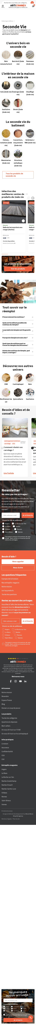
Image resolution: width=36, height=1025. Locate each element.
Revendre (5, 696)
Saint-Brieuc (6, 800)
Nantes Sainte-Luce (9, 789)
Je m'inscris (27, 515)
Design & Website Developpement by (18, 815)
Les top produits (8, 590)
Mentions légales (7, 819)
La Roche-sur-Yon (8, 777)
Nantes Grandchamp (9, 781)
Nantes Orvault (7, 785)
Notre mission (7, 586)
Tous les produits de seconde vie (14, 174)
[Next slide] (32, 198)
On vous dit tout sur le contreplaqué (15, 734)
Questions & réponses (9, 722)
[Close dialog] (32, 991)
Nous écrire (18, 567)
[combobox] (18, 3)
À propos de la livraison (10, 579)
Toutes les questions (9, 594)
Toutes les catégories (9, 718)
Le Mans (4, 773)
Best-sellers (6, 726)
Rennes (4, 797)
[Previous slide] (28, 198)
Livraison (5, 744)
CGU (3, 755)
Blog (3, 704)
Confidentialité (7, 751)
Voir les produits (18, 269)
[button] (23, 220)
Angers (4, 769)
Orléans (4, 793)
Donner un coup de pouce (11, 708)
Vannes (4, 804)
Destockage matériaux (7, 21)
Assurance (5, 747)
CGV (3, 759)
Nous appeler (18, 561)
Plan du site (16, 819)
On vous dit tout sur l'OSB (11, 730)
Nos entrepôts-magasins (10, 583)
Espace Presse (7, 700)
